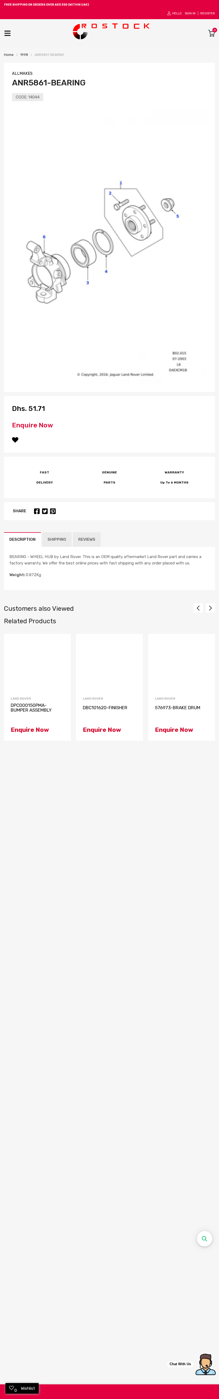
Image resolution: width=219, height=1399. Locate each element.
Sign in (190, 13)
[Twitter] (45, 511)
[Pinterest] (53, 511)
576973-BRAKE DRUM (177, 707)
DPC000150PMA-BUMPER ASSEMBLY (31, 708)
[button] (204, 1239)
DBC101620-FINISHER (105, 707)
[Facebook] (37, 511)
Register (207, 13)
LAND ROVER (21, 698)
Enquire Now (32, 425)
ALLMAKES (22, 73)
